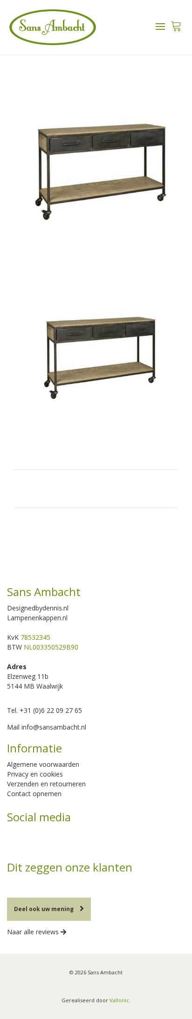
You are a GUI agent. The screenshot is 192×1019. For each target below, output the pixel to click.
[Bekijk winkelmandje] (175, 23)
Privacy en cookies (35, 774)
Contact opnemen (34, 793)
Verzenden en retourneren (46, 783)
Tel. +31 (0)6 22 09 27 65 (44, 710)
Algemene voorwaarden (43, 764)
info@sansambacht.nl (53, 727)
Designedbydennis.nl (38, 607)
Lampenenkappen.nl (37, 617)
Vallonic (119, 1000)
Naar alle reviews (34, 931)
